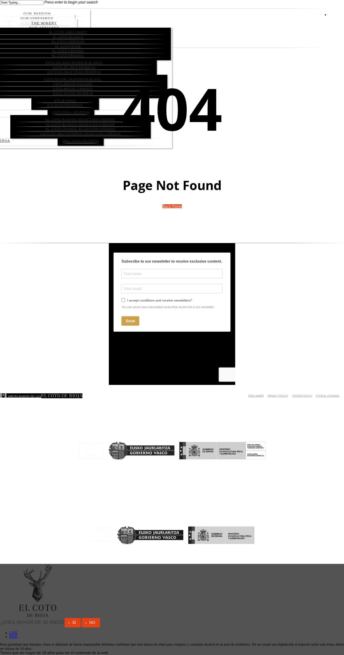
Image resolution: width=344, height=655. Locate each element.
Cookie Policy (302, 395)
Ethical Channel (328, 395)
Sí (74, 623)
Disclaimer (256, 395)
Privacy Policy (277, 395)
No (92, 623)
